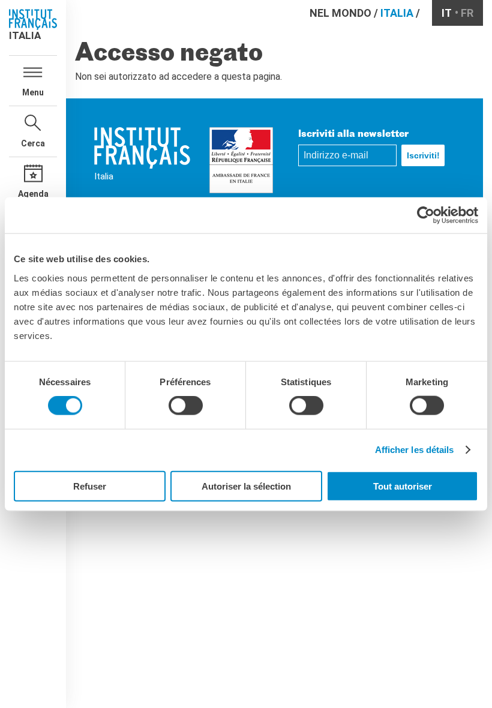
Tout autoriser (402, 486)
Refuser (89, 486)
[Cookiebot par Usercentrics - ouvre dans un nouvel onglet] (425, 215)
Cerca (33, 143)
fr (467, 13)
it (447, 13)
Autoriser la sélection (246, 486)
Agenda (33, 194)
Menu (33, 92)
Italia (396, 13)
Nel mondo (340, 13)
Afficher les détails (414, 450)
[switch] (186, 405)
